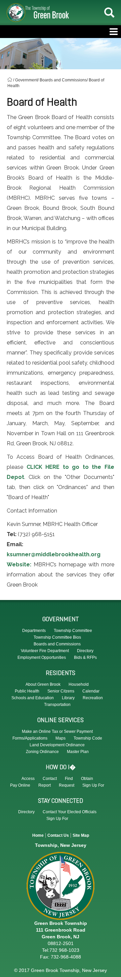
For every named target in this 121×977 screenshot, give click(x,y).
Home (38, 835)
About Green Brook (43, 684)
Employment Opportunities (41, 657)
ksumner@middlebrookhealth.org (53, 554)
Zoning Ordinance (42, 751)
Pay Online (20, 785)
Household (79, 684)
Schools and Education (32, 698)
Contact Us (58, 835)
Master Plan (78, 751)
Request (66, 785)
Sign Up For (93, 785)
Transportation (57, 704)
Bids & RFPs (85, 657)
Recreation (93, 698)
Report (44, 785)
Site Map (81, 835)
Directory (26, 812)
